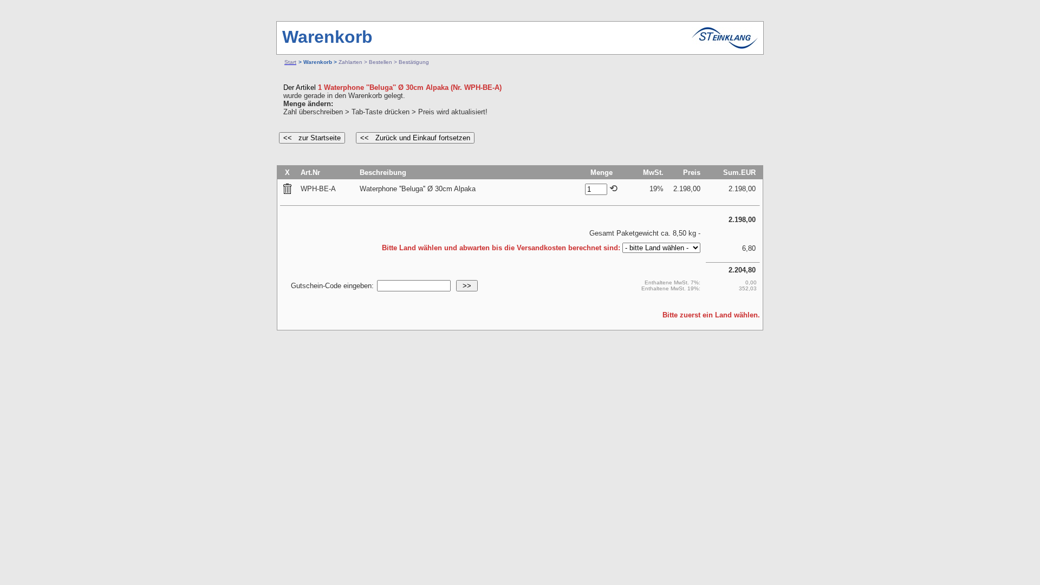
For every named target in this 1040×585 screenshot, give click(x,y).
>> (466, 286)
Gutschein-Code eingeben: (332, 286)
